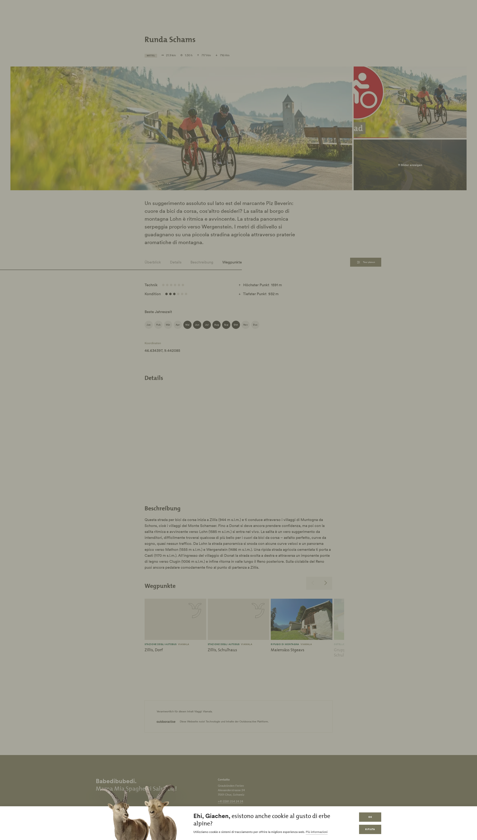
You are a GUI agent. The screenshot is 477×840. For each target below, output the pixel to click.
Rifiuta (370, 829)
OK (370, 817)
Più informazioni (317, 832)
